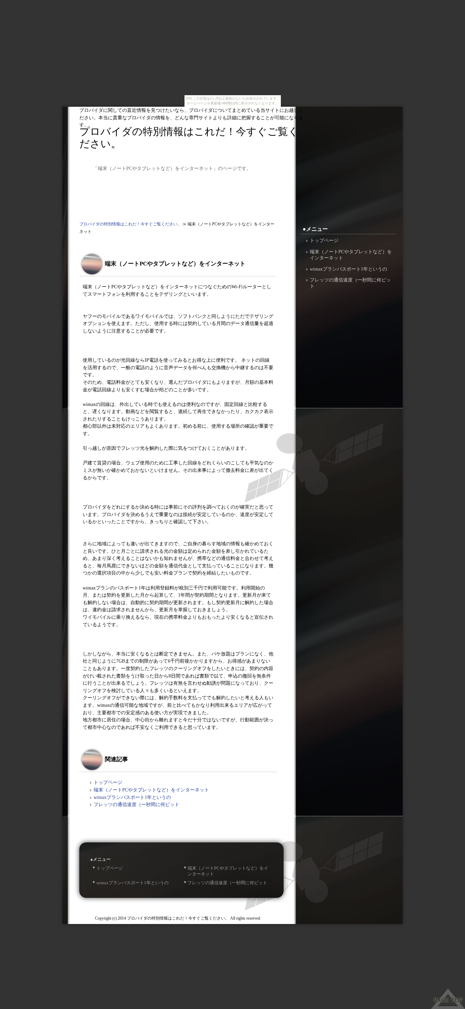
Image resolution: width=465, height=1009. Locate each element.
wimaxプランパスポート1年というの (132, 797)
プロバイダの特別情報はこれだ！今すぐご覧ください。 (189, 137)
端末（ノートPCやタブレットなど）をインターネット (151, 789)
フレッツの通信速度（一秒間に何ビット (136, 804)
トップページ (108, 782)
